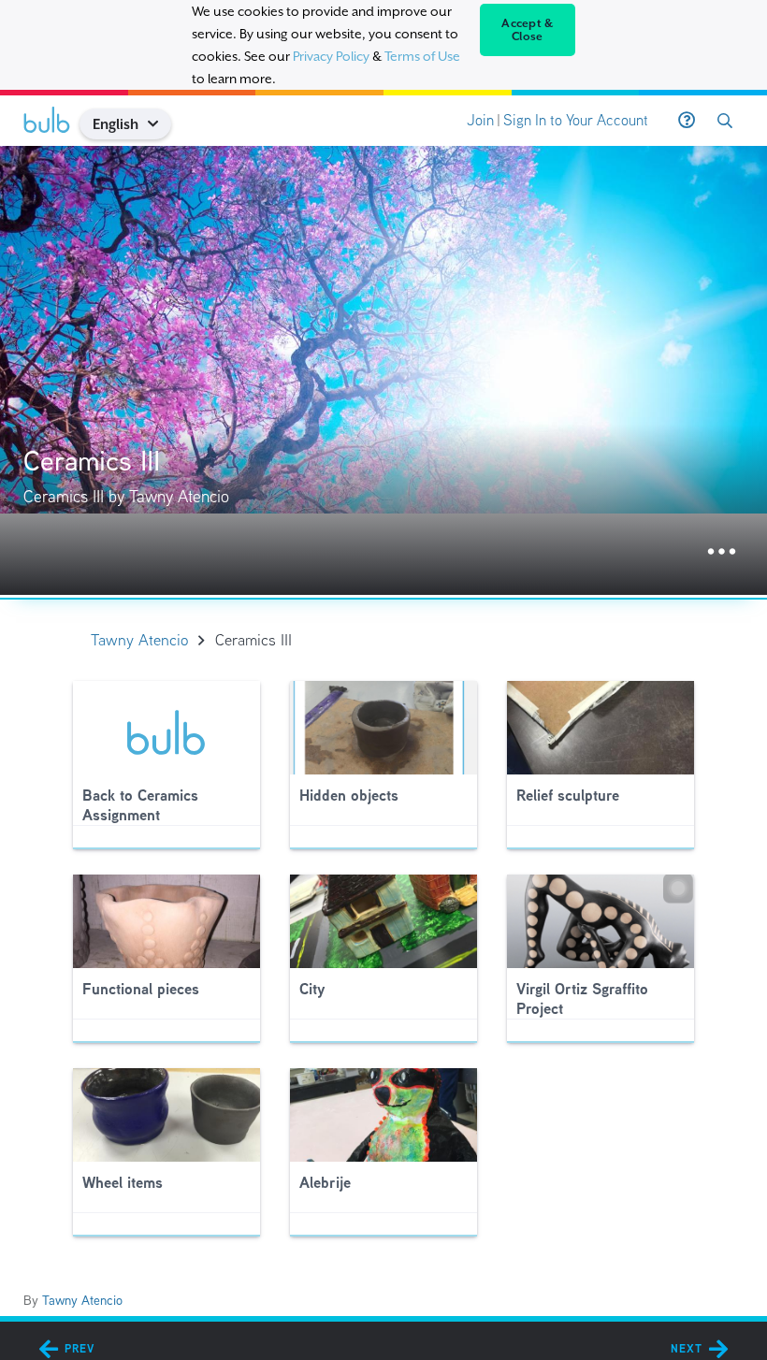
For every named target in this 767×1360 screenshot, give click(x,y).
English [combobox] (115, 124)
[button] (160, 123)
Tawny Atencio (82, 1300)
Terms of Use (422, 56)
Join (480, 120)
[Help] (686, 120)
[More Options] (722, 552)
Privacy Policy (331, 56)
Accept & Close (527, 30)
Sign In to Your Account (575, 120)
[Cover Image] (383, 370)
